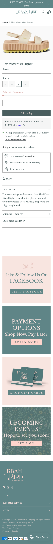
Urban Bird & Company (26, 519)
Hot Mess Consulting (22, 525)
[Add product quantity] (13, 103)
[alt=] (26, 431)
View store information (15, 139)
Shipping (7, 146)
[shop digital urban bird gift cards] (26, 381)
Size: (5, 78)
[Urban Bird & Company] (26, 12)
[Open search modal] (43, 12)
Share (9, 178)
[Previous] (4, 4)
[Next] (49, 4)
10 (26, 84)
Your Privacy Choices (10, 528)
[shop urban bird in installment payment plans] (26, 330)
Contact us (30, 155)
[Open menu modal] (4, 12)
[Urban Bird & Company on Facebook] (4, 488)
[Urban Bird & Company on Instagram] (8, 488)
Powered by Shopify (10, 531)
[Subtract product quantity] (5, 103)
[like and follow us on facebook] (26, 279)
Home (5, 21)
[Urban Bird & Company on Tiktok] (12, 488)
